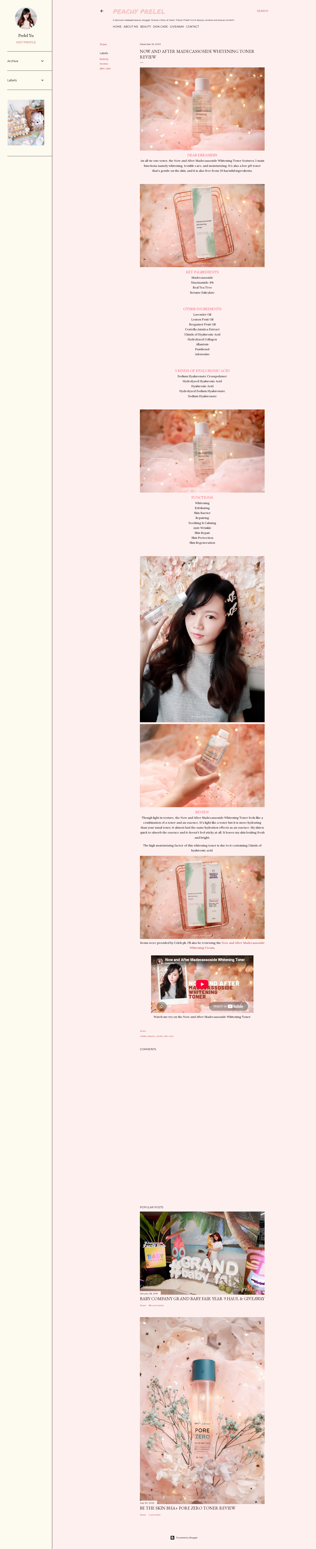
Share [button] (103, 44)
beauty (104, 59)
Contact (192, 26)
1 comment (155, 1514)
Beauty (145, 26)
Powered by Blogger (187, 1537)
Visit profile (26, 42)
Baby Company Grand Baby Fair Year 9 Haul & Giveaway (202, 1298)
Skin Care (160, 26)
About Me (131, 26)
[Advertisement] (202, 1171)
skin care (105, 68)
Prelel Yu (26, 35)
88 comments (156, 1305)
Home (117, 26)
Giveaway (177, 26)
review (104, 63)
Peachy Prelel (139, 11)
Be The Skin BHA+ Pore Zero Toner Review (187, 1508)
